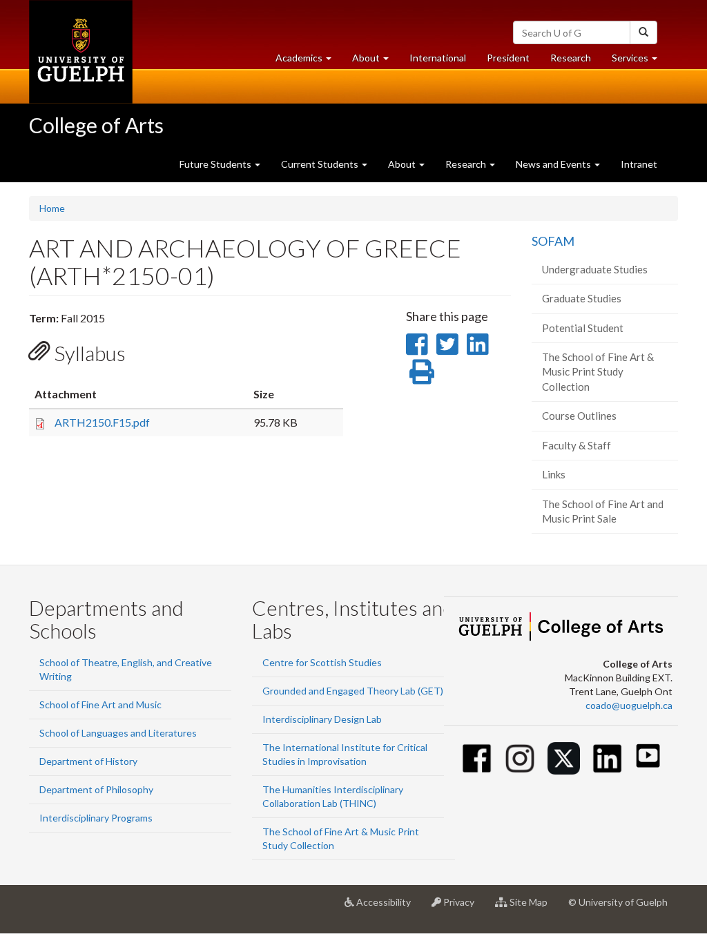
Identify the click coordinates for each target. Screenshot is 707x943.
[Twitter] (564, 758)
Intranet (639, 164)
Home (52, 208)
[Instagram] (520, 758)
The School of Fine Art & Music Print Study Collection (598, 372)
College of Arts (96, 125)
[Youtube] (648, 755)
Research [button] (466, 164)
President (508, 58)
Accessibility (387, 907)
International (437, 58)
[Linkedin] (607, 758)
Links (553, 474)
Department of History (88, 761)
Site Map (532, 907)
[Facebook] (477, 758)
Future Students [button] (216, 164)
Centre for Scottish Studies (322, 662)
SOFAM (553, 241)
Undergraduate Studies (595, 269)
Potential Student (582, 328)
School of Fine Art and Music (100, 704)
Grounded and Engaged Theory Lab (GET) (352, 691)
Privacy (463, 907)
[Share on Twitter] (447, 344)
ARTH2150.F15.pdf (102, 422)
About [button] (375, 61)
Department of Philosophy (96, 789)
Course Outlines (579, 415)
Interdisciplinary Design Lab (322, 719)
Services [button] (640, 61)
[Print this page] (421, 371)
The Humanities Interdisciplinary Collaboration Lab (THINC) (332, 796)
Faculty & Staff (576, 445)
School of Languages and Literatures (118, 733)
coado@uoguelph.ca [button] (628, 705)
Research (575, 61)
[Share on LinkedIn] (477, 344)
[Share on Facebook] (416, 344)
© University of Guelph (618, 902)
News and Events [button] (554, 164)
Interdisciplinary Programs (96, 818)
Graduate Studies (581, 298)
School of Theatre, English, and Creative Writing (125, 669)
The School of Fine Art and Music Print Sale (603, 511)
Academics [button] (308, 61)
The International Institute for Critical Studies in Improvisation (344, 754)
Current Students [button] (320, 164)
